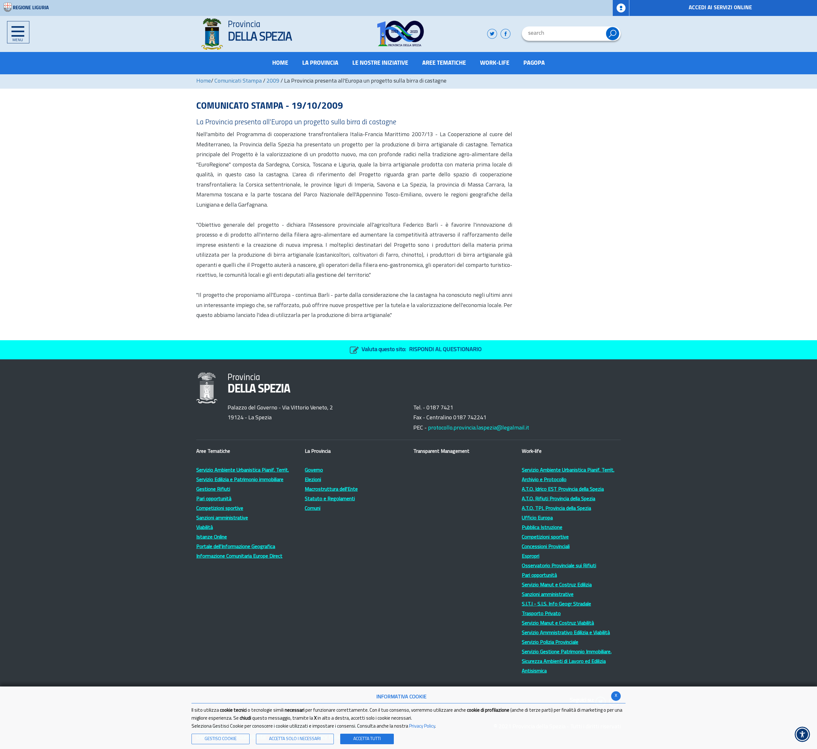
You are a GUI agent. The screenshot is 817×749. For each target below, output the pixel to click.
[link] (400, 33)
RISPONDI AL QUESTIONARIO (445, 350)
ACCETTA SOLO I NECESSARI (295, 739)
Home (203, 81)
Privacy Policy (422, 726)
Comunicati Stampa (238, 81)
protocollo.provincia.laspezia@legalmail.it (478, 428)
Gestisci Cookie (220, 739)
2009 (272, 81)
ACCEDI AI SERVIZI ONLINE (720, 8)
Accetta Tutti (367, 739)
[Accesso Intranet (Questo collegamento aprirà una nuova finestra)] (621, 8)
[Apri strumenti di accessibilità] (802, 734)
